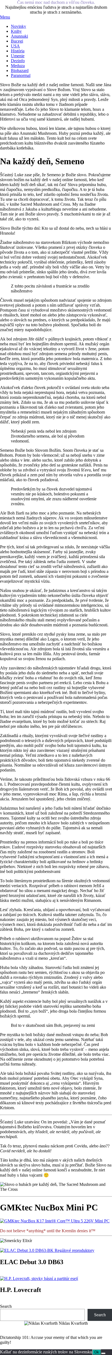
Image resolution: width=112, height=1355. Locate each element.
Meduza (18, 65)
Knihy (16, 31)
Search (6, 1306)
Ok (96, 1352)
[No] (103, 1353)
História (17, 51)
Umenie (17, 55)
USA (15, 46)
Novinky (18, 26)
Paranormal (20, 75)
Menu (5, 17)
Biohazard (20, 70)
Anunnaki (19, 36)
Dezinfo (18, 60)
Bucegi (17, 41)
